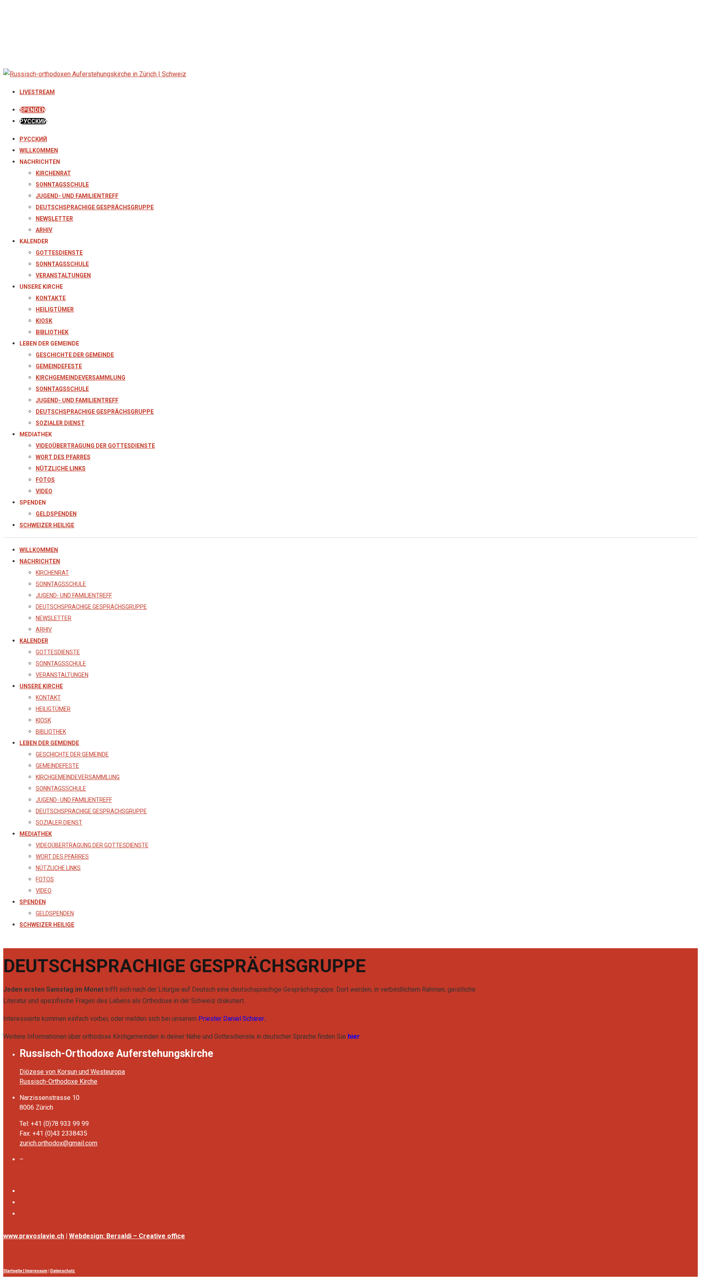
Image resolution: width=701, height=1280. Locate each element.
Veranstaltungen (63, 275)
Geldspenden (56, 514)
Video (44, 491)
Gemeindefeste (59, 366)
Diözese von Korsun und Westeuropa (72, 1072)
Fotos (45, 480)
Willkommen (38, 150)
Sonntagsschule (62, 184)
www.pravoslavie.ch (33, 1236)
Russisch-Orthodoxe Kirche (58, 1081)
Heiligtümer (55, 309)
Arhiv (44, 230)
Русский (33, 139)
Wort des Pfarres (63, 457)
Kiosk (44, 321)
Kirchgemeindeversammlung (80, 377)
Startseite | (14, 1271)
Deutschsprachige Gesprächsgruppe (95, 207)
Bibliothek (52, 332)
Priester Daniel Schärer (231, 1018)
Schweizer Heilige (46, 525)
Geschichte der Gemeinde (75, 355)
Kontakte (51, 298)
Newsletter (54, 218)
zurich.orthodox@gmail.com (58, 1143)
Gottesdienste (59, 252)
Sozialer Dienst (60, 423)
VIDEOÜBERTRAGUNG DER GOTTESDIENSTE (95, 445)
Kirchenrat (53, 173)
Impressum (36, 1271)
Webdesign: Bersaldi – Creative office (127, 1236)
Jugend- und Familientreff (77, 196)
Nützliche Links (61, 468)
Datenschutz (62, 1271)
